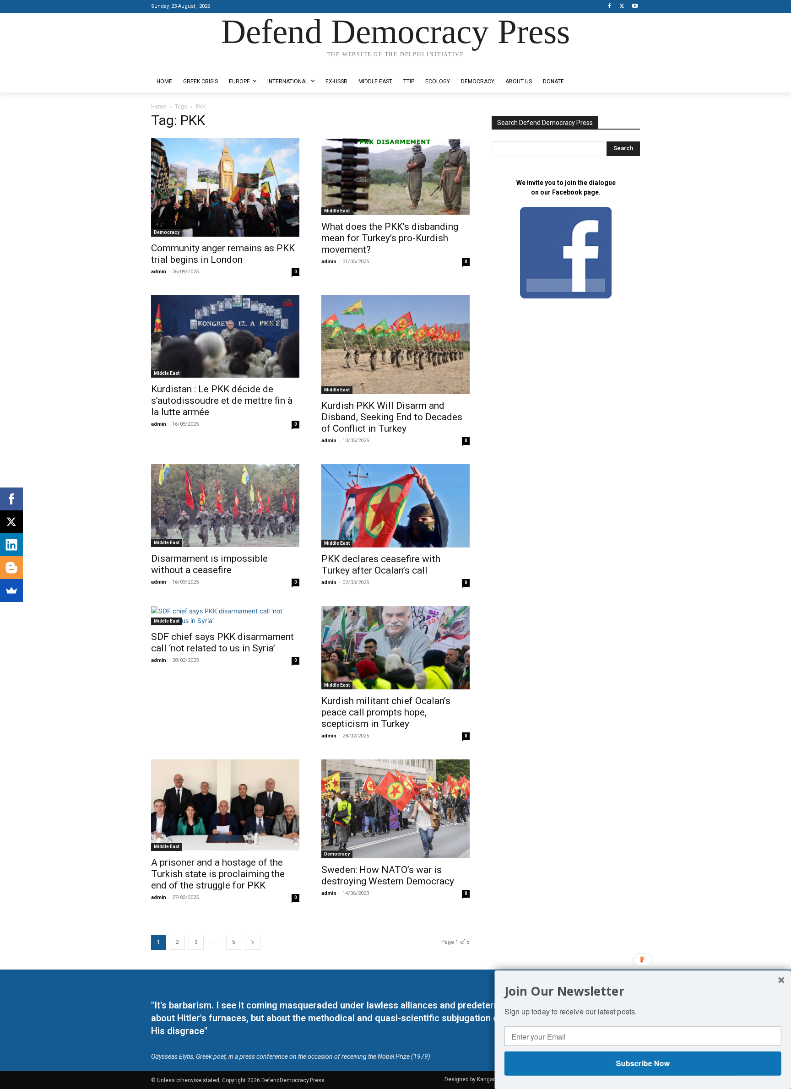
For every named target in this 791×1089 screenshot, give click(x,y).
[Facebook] (609, 6)
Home (158, 106)
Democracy (166, 232)
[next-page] (252, 942)
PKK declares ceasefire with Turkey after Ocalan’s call (380, 564)
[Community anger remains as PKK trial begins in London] (225, 187)
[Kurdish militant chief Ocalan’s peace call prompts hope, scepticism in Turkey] (395, 647)
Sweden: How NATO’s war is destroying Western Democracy (387, 875)
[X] (622, 6)
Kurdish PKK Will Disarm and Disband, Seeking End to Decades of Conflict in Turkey (391, 417)
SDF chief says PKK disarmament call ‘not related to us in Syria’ (222, 642)
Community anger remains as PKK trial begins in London (223, 254)
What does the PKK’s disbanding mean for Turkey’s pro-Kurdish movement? (389, 238)
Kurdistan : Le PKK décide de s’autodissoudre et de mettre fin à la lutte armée (222, 400)
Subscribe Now (642, 1063)
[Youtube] (634, 6)
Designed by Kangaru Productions (186, 63)
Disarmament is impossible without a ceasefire (209, 564)
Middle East (337, 210)
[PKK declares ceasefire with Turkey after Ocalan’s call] (395, 505)
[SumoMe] (11, 590)
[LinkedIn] (11, 544)
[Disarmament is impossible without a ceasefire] (225, 505)
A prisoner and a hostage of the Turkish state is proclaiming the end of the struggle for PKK (218, 874)
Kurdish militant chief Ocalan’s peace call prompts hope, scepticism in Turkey (385, 712)
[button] (642, 990)
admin (158, 272)
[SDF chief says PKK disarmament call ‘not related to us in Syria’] (225, 615)
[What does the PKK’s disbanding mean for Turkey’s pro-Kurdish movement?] (395, 176)
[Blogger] (11, 567)
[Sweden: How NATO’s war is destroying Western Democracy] (395, 808)
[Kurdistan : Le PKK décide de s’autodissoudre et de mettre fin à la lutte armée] (225, 336)
